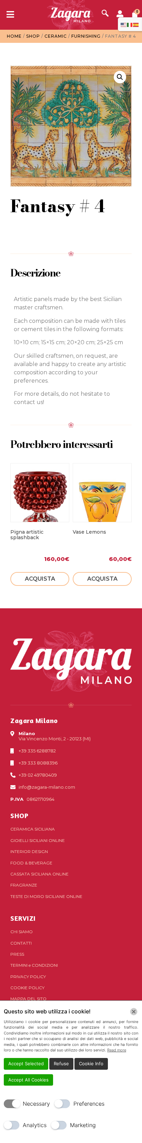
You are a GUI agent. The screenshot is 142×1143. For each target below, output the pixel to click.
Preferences (88, 1103)
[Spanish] (136, 24)
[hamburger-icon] (8, 15)
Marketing (83, 1125)
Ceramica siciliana (32, 829)
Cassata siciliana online (39, 874)
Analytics (35, 1125)
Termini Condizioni (34, 965)
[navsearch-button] (105, 14)
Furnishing (86, 36)
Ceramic (55, 36)
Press (17, 954)
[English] (124, 24)
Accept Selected (26, 1063)
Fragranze (23, 885)
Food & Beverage (31, 862)
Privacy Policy (28, 976)
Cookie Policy (27, 987)
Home (14, 36)
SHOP (19, 815)
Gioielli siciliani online (37, 840)
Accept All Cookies (28, 1080)
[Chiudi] (133, 1011)
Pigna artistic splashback (26, 534)
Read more (116, 1050)
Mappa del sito (28, 998)
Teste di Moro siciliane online (46, 896)
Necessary (36, 1103)
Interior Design (29, 851)
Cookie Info (91, 1063)
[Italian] (130, 24)
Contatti (21, 943)
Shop (33, 36)
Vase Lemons (89, 532)
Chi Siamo (21, 931)
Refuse (61, 1063)
